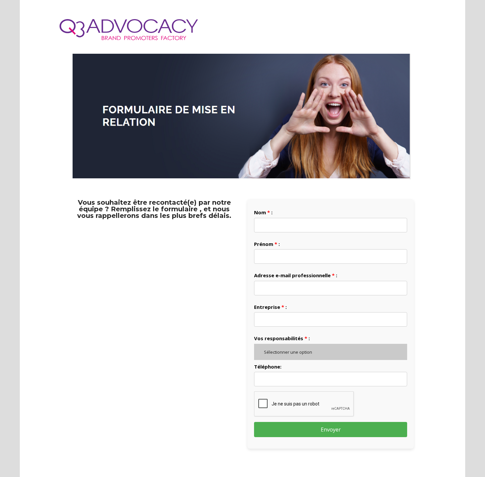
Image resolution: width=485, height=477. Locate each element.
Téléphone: (267, 366)
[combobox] (330, 352)
